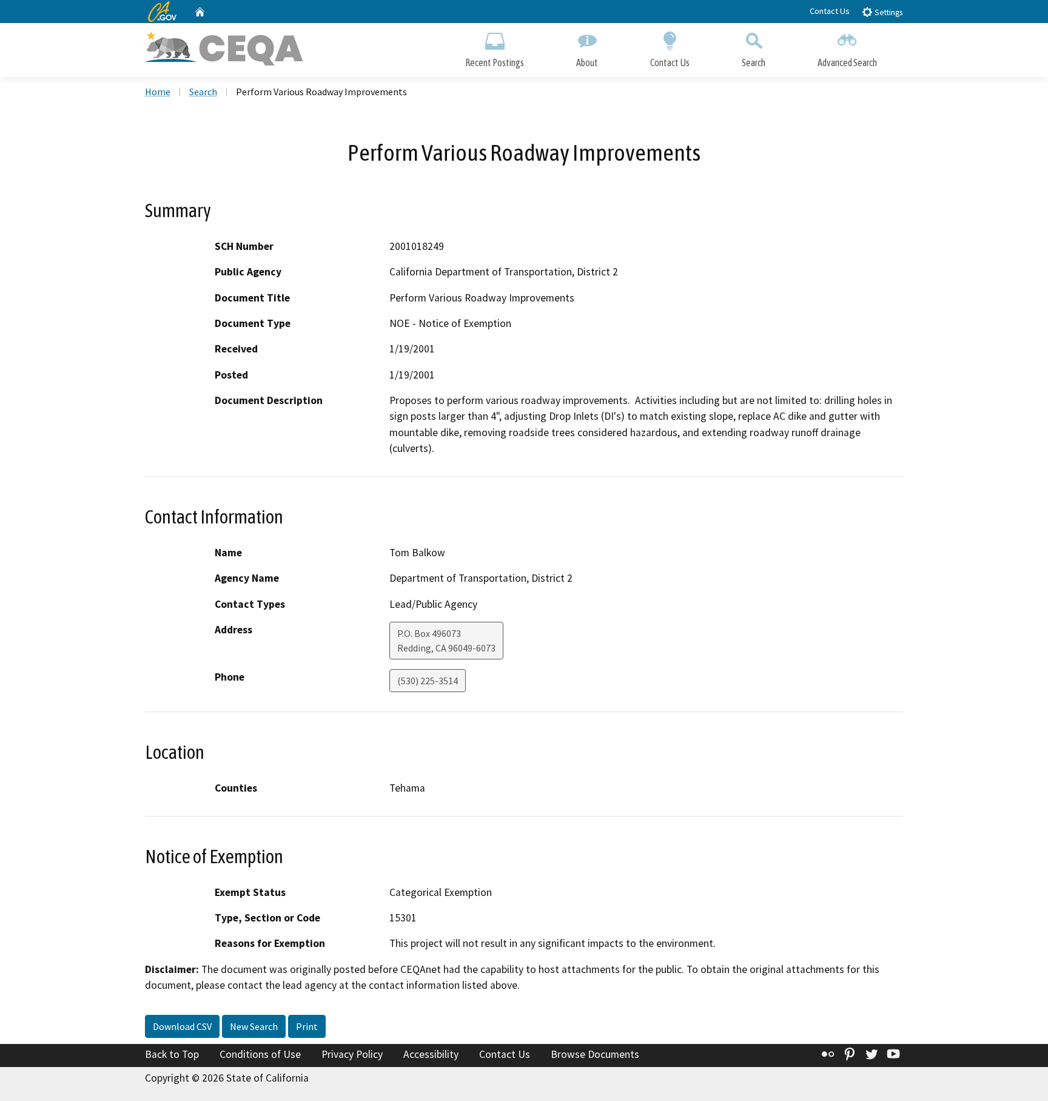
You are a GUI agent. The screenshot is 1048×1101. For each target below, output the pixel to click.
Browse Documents (595, 1054)
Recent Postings (494, 62)
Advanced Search (847, 62)
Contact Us (830, 10)
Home (157, 92)
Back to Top (172, 1054)
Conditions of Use (260, 1054)
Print (307, 1026)
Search (753, 62)
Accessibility (430, 1054)
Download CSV (182, 1026)
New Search (254, 1026)
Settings (887, 12)
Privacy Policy (352, 1054)
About (587, 62)
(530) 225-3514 (427, 681)
